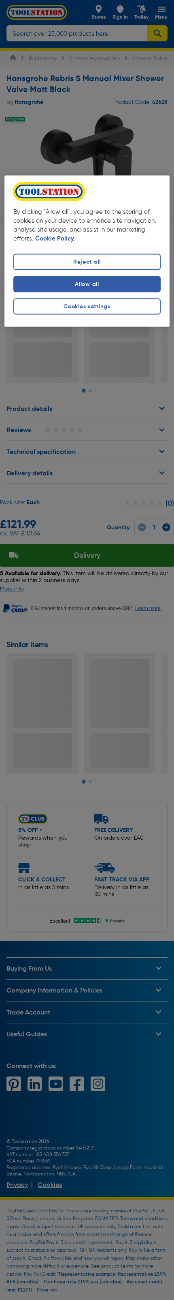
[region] (87, 251)
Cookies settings (87, 306)
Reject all (87, 261)
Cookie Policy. (55, 238)
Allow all (87, 284)
